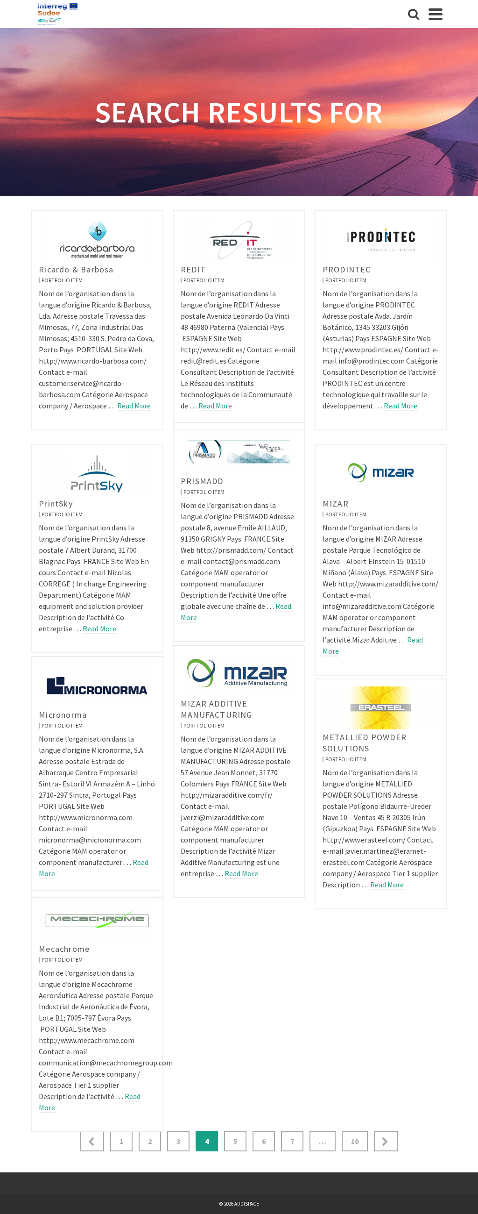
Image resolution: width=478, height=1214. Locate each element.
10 (354, 1141)
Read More (134, 405)
